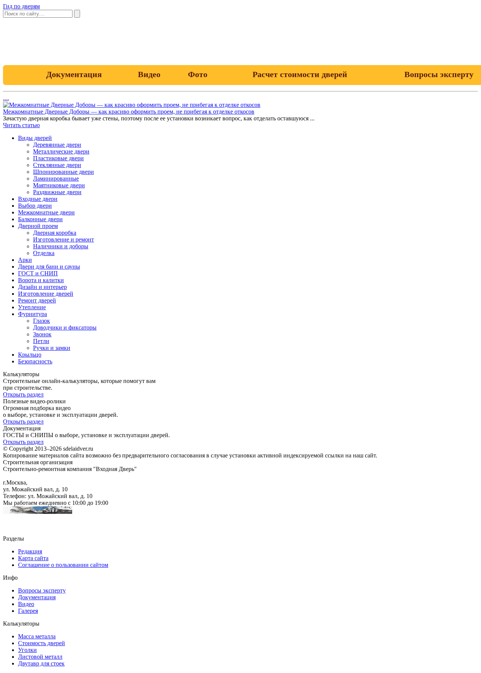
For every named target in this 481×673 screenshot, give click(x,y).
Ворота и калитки (41, 280)
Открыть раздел (23, 394)
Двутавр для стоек (41, 663)
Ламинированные (56, 178)
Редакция (30, 551)
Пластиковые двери (58, 158)
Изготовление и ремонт (63, 239)
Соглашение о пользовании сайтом (63, 565)
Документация (74, 74)
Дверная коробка (54, 232)
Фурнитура (32, 314)
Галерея (28, 611)
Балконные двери (40, 219)
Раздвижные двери (57, 192)
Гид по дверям (21, 6)
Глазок (41, 321)
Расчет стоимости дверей (300, 74)
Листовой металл (40, 656)
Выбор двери (35, 205)
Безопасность (35, 361)
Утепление (32, 307)
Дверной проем (38, 226)
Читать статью (21, 125)
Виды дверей (35, 138)
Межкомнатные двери (46, 212)
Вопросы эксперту (42, 590)
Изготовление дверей (45, 293)
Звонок (42, 334)
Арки (25, 260)
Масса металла (37, 636)
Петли (41, 341)
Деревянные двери (57, 144)
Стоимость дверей (41, 643)
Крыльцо (29, 354)
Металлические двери (61, 151)
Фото (197, 74)
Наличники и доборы (60, 246)
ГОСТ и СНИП (38, 273)
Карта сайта (33, 558)
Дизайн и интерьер (42, 287)
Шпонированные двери (63, 172)
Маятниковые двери (59, 185)
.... (6, 98)
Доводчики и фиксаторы (65, 327)
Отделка (43, 253)
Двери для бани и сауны (49, 266)
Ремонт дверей (37, 300)
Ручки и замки (51, 348)
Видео (149, 74)
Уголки (27, 650)
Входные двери (37, 199)
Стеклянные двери (57, 165)
